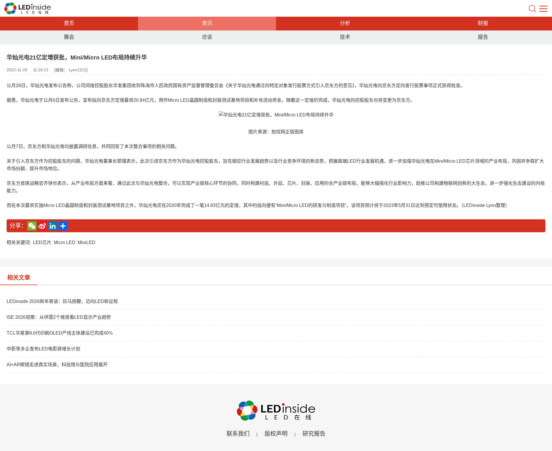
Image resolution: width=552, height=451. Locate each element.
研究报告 (313, 434)
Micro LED (64, 242)
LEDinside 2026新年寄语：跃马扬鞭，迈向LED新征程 (62, 301)
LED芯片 (42, 242)
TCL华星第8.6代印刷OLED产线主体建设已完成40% (60, 333)
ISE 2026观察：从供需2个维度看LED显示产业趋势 (59, 317)
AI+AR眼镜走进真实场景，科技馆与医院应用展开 (57, 364)
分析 (345, 23)
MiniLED (86, 242)
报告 (483, 37)
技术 (345, 37)
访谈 (207, 37)
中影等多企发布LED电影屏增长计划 (43, 348)
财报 (483, 23)
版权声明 (276, 434)
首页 (69, 23)
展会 (69, 37)
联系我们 (238, 434)
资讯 (207, 23)
